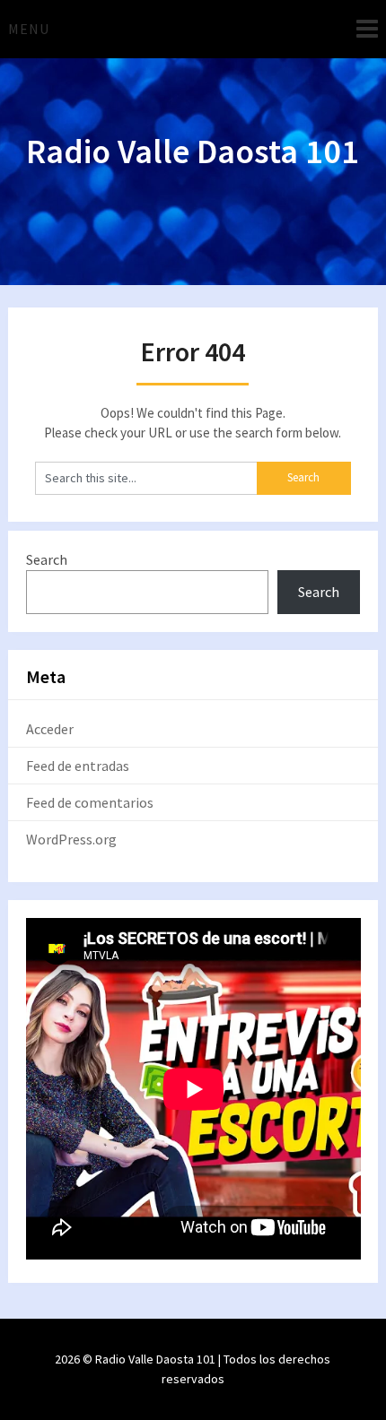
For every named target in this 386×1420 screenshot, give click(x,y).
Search (46, 559)
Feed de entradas (77, 766)
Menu (28, 29)
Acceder (50, 729)
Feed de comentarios (90, 802)
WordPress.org (71, 839)
